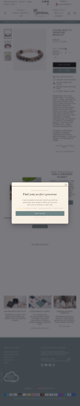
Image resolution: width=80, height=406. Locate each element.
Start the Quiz (40, 213)
